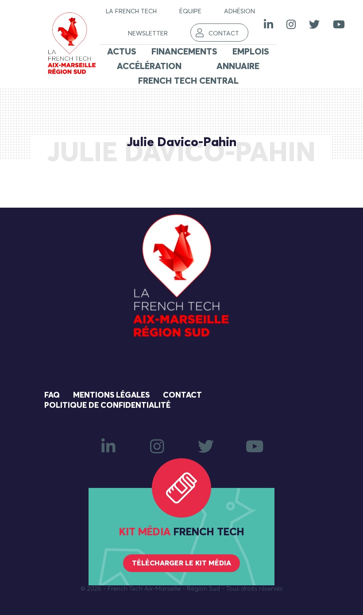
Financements (184, 51)
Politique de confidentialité (107, 406)
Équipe (190, 11)
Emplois (250, 51)
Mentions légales (111, 395)
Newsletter (148, 34)
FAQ (52, 395)
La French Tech (131, 11)
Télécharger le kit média (181, 563)
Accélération (149, 66)
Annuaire (237, 66)
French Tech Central (188, 81)
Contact (224, 34)
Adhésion (239, 11)
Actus (121, 51)
